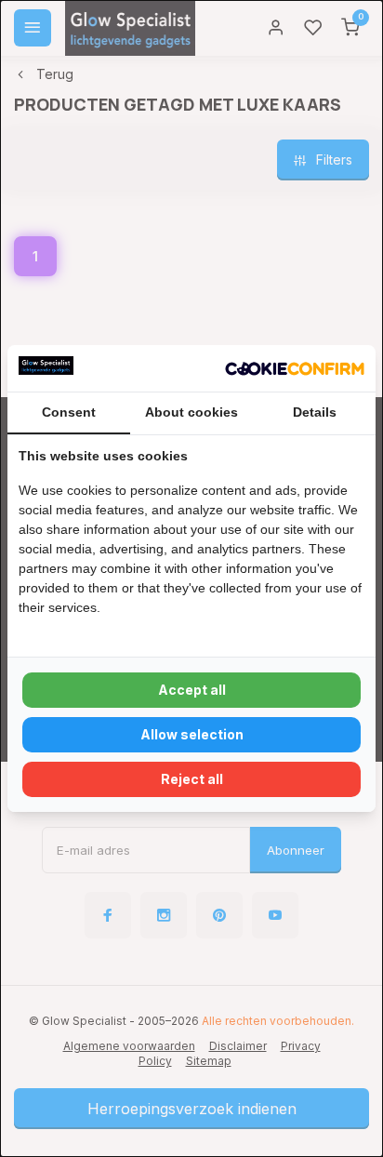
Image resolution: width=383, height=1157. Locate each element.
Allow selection (192, 734)
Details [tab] (315, 412)
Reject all (192, 779)
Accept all (192, 690)
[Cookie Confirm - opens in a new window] (294, 368)
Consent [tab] (69, 412)
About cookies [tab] (191, 412)
